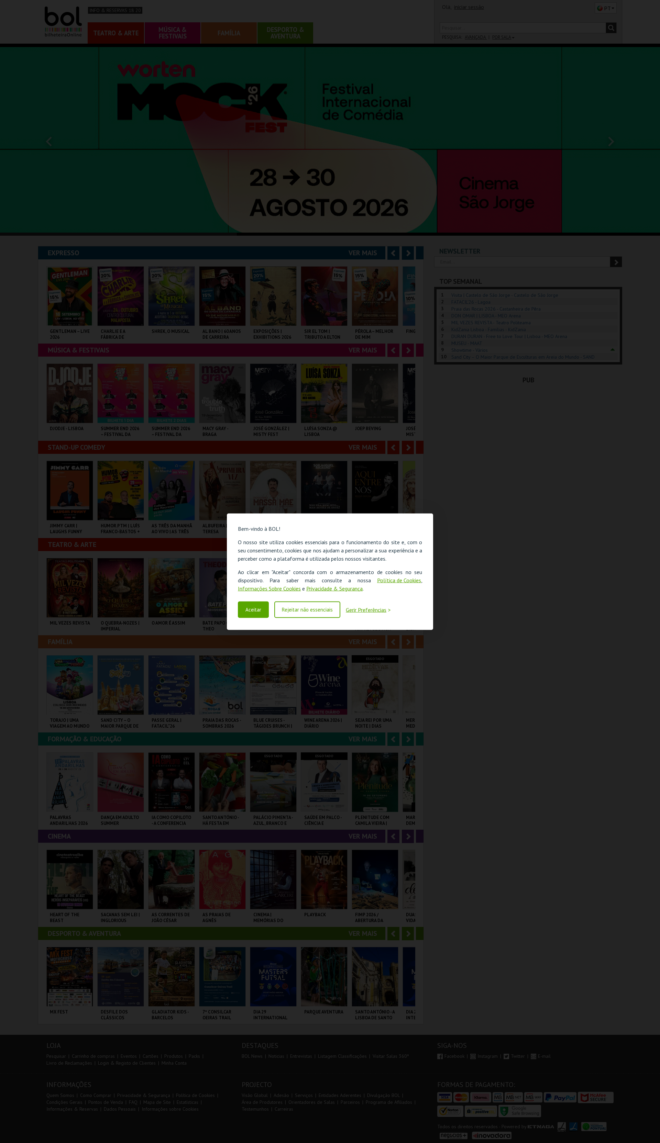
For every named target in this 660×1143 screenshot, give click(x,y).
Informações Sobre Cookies (269, 588)
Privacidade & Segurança (334, 588)
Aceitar (253, 609)
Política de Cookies (399, 579)
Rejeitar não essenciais (307, 609)
